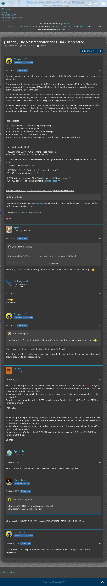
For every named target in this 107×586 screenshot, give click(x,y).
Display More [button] (53, 263)
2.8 (38, 26)
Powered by (54, 582)
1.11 (92, 26)
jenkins (64, 23)
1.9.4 (80, 26)
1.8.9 (74, 26)
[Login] (96, 3)
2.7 (34, 26)
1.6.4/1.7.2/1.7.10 (62, 26)
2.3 (20, 26)
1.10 (87, 26)
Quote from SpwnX (20, 333)
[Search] (89, 3)
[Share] (100, 51)
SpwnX (25, 212)
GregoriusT (13, 45)
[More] (99, 70)
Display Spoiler (16, 197)
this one (39, 203)
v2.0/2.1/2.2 (11, 26)
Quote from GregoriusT (22, 246)
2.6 (29, 26)
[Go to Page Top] (102, 582)
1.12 (98, 26)
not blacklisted (50, 180)
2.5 (25, 26)
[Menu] (103, 3)
